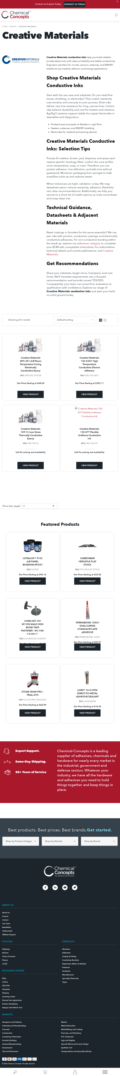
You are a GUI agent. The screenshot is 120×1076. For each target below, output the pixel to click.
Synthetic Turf (66, 1048)
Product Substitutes (10, 1004)
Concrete (6, 1029)
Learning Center (8, 996)
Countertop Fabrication (11, 1037)
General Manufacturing (11, 1044)
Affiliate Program (9, 934)
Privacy (5, 960)
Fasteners (66, 967)
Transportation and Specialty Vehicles (76, 1051)
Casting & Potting (69, 956)
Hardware (66, 971)
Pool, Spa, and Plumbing (71, 1033)
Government (7, 1048)
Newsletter (6, 927)
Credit (4, 964)
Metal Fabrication (68, 1026)
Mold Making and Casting (71, 1029)
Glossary (5, 993)
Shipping (6, 949)
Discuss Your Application (12, 1000)
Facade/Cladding (9, 1040)
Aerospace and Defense (12, 1022)
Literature (6, 989)
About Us (6, 912)
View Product (31, 394)
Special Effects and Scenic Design (75, 1044)
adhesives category (88, 243)
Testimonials (7, 931)
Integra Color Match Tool (12, 1007)
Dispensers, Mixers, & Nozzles (74, 964)
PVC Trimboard (67, 1037)
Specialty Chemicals (70, 978)
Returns (5, 953)
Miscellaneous (68, 975)
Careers (5, 916)
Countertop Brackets (70, 960)
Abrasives (66, 949)
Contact (5, 920)
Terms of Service (8, 956)
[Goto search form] (116, 15)
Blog (4, 978)
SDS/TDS (6, 985)
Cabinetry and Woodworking (14, 1026)
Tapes (64, 982)
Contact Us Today (74, 4)
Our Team (6, 923)
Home (5, 26)
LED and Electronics (10, 1051)
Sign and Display (68, 1040)
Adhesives (66, 953)
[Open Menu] (105, 1072)
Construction (7, 1033)
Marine (64, 1022)
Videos (5, 982)
